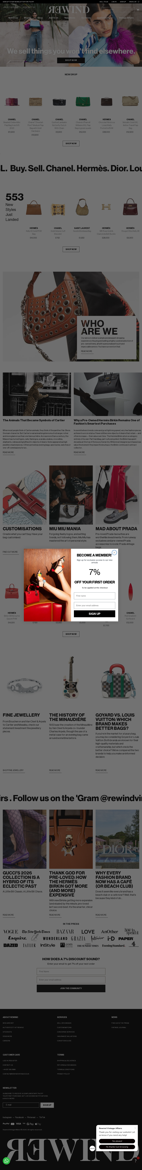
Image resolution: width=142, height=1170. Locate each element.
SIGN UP (123, 1)
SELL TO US (104, 1)
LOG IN (113, 1)
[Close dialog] (114, 552)
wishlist (133, 1)
